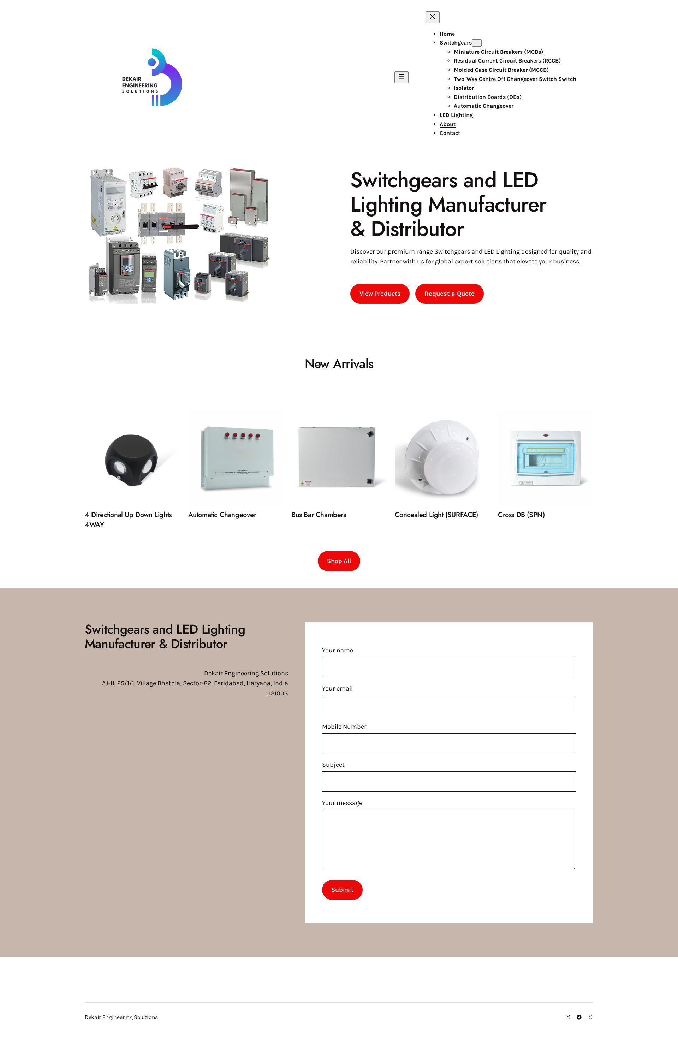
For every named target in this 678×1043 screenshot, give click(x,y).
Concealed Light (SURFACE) (436, 515)
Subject (333, 765)
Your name (337, 650)
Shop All (339, 561)
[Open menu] (401, 77)
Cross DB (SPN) (521, 515)
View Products (379, 293)
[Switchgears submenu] (477, 43)
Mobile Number (344, 726)
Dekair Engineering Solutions (121, 1017)
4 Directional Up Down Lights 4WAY (128, 520)
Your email (337, 688)
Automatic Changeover (222, 515)
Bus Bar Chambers (318, 515)
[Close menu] (433, 17)
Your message (342, 803)
